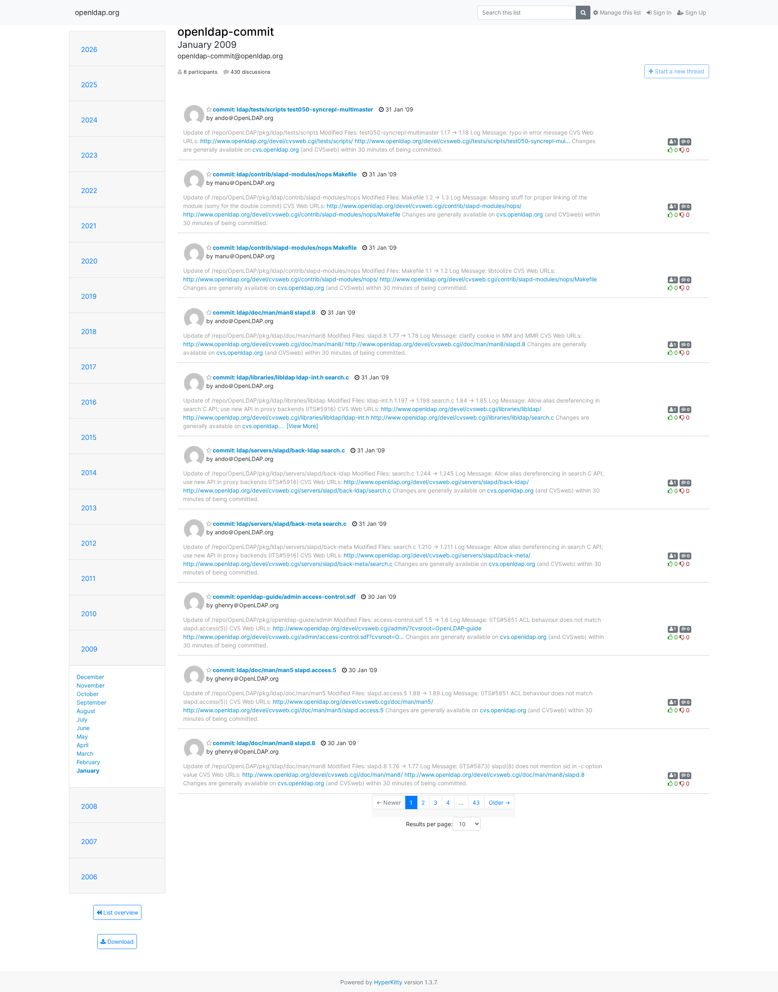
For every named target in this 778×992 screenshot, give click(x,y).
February (88, 761)
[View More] (302, 425)
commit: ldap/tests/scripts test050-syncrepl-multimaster (292, 109)
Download (120, 941)
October (87, 693)
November (91, 685)
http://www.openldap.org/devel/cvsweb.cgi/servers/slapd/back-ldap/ (436, 481)
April (82, 744)
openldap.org (97, 12)
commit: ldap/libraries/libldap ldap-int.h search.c (280, 377)
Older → (499, 802)
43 (476, 802)
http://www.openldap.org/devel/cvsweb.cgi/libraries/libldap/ (461, 408)
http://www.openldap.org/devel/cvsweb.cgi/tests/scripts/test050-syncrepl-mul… (462, 140)
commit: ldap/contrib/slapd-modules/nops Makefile (284, 174)
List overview (120, 912)
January (88, 770)
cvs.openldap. (261, 425)
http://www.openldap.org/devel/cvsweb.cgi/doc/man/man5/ (353, 701)
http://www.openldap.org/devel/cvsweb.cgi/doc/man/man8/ (263, 344)
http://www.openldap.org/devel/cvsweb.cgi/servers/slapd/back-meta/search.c (288, 563)
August (86, 710)
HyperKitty (388, 982)
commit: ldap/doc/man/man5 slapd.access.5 (274, 669)
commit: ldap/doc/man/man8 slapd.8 (263, 312)
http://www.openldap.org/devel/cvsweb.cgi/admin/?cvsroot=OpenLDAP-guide (377, 628)
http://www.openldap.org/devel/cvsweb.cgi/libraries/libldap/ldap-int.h (276, 417)
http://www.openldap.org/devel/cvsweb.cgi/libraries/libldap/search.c (462, 417)
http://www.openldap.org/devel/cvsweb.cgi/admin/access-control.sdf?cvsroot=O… (293, 636)
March (85, 753)
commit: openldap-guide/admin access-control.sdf (283, 596)
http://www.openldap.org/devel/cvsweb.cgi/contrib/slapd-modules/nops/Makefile (291, 214)
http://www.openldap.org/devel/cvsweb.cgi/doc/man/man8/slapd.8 (435, 344)
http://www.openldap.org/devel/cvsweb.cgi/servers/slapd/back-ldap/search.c (287, 490)
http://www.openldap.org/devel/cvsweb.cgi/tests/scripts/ (276, 140)
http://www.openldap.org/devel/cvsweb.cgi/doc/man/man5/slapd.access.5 (283, 710)
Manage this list (619, 12)
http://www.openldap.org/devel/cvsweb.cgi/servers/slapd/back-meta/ (437, 555)
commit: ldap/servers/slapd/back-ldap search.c (278, 450)
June (83, 727)
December (90, 676)
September (91, 702)
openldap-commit (225, 32)
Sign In (661, 12)
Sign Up (695, 12)
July (82, 719)
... (461, 802)
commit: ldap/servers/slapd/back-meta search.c (279, 523)
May (82, 736)
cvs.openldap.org (275, 149)
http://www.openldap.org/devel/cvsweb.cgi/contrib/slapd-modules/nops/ (424, 205)
